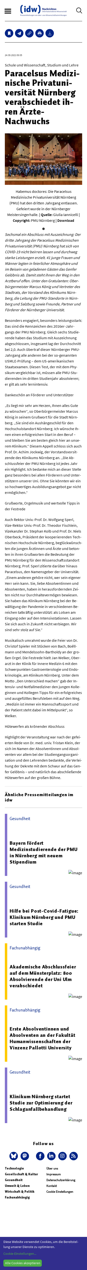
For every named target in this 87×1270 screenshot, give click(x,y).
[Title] (29, 33)
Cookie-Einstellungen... (19, 1253)
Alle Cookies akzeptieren (22, 1263)
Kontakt (51, 1186)
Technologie (14, 1168)
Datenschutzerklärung (60, 1180)
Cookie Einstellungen (59, 1192)
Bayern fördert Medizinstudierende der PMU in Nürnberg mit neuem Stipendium (44, 852)
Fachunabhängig (17, 1197)
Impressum (53, 1174)
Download (65, 220)
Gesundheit (13, 1180)
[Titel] (9, 33)
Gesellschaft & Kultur (21, 1174)
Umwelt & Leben (17, 1185)
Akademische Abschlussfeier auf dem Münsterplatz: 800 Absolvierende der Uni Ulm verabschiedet (43, 976)
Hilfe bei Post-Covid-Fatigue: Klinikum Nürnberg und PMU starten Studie (44, 917)
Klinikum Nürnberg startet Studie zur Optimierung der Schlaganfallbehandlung (41, 1103)
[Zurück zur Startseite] (43, 10)
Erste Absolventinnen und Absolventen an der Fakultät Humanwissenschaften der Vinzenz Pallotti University (42, 1038)
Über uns (52, 1168)
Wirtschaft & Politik (19, 1191)
